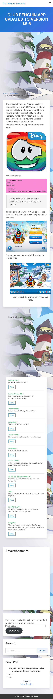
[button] (50, 3)
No (10, 677)
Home (5, 93)
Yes (10, 674)
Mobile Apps (14, 93)
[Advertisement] (26, 59)
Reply (12, 387)
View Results (26, 684)
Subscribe (14, 630)
